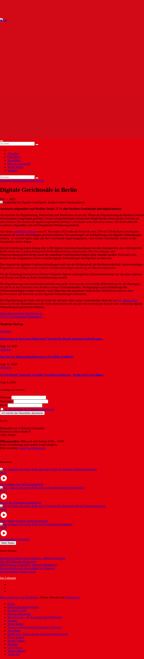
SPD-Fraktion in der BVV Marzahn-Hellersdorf (28, 564)
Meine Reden (15, 167)
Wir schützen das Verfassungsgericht (21, 484)
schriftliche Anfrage (25, 231)
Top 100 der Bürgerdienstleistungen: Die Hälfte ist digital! (36, 356)
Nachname (6, 401)
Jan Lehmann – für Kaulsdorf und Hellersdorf (35, 617)
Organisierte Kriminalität (14, 539)
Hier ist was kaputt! (19, 163)
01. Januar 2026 (127, 300)
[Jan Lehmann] (14, 19)
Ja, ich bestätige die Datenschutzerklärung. (29, 409)
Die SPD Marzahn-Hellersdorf (18, 561)
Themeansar (72, 597)
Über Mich (14, 157)
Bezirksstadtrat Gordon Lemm (18, 571)
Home (11, 603)
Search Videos (16, 640)
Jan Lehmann (8, 578)
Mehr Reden (8, 543)
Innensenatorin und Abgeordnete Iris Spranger (27, 568)
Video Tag (14, 654)
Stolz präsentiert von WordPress (19, 597)
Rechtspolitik (36, 180)
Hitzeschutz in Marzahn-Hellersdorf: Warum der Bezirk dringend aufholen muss (51, 338)
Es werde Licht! (17, 610)
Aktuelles (13, 153)
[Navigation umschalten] (1, 141)
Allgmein (6, 180)
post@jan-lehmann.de (32, 448)
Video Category (17, 650)
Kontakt (12, 170)
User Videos (15, 647)
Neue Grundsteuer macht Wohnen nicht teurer (35, 627)
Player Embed (16, 637)
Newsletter (14, 160)
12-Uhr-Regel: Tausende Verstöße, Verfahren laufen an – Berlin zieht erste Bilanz (51, 375)
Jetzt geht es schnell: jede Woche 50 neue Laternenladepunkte (36, 313)
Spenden (13, 644)
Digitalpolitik (20, 180)
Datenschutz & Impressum (23, 607)
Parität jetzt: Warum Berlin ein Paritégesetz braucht (38, 634)
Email (3, 405)
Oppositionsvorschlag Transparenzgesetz (24, 521)
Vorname (5, 397)
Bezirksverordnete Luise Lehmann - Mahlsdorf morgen (32, 558)
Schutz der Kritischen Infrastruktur (20, 502)
